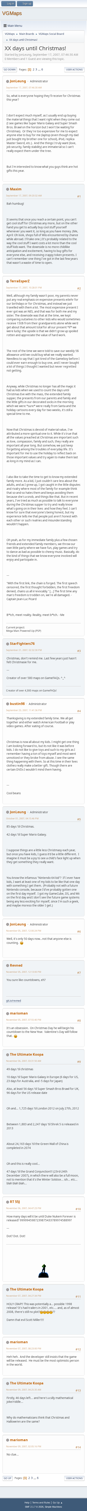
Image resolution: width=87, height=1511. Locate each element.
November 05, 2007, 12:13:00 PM (23, 971)
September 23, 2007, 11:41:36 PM (24, 710)
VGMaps (12, 13)
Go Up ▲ (58, 1502)
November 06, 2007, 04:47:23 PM (23, 1208)
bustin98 (17, 703)
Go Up (7, 1478)
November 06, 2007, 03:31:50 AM (23, 1060)
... (39, 69)
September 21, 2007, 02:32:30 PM (24, 650)
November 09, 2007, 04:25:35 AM (23, 1389)
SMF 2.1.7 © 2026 (34, 1507)
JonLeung (18, 81)
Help (27, 1502)
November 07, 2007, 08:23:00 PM (23, 1348)
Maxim (16, 189)
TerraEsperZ (20, 281)
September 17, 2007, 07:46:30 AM (24, 87)
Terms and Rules (41, 1502)
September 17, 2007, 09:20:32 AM (24, 195)
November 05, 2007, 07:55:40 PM (23, 1019)
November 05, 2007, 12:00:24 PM (23, 930)
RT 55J (15, 1201)
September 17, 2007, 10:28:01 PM (24, 287)
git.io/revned (13, 1000)
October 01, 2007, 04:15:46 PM (22, 818)
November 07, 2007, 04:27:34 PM (23, 1295)
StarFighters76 (22, 643)
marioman (19, 1013)
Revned (16, 965)
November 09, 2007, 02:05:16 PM (23, 1446)
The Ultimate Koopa (27, 1054)
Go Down (10, 69)
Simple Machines (53, 1507)
